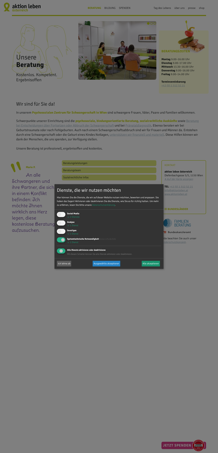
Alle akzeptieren (151, 263)
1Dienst (72, 225)
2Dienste (73, 216)
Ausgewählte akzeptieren (106, 263)
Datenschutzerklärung (103, 205)
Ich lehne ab (64, 263)
